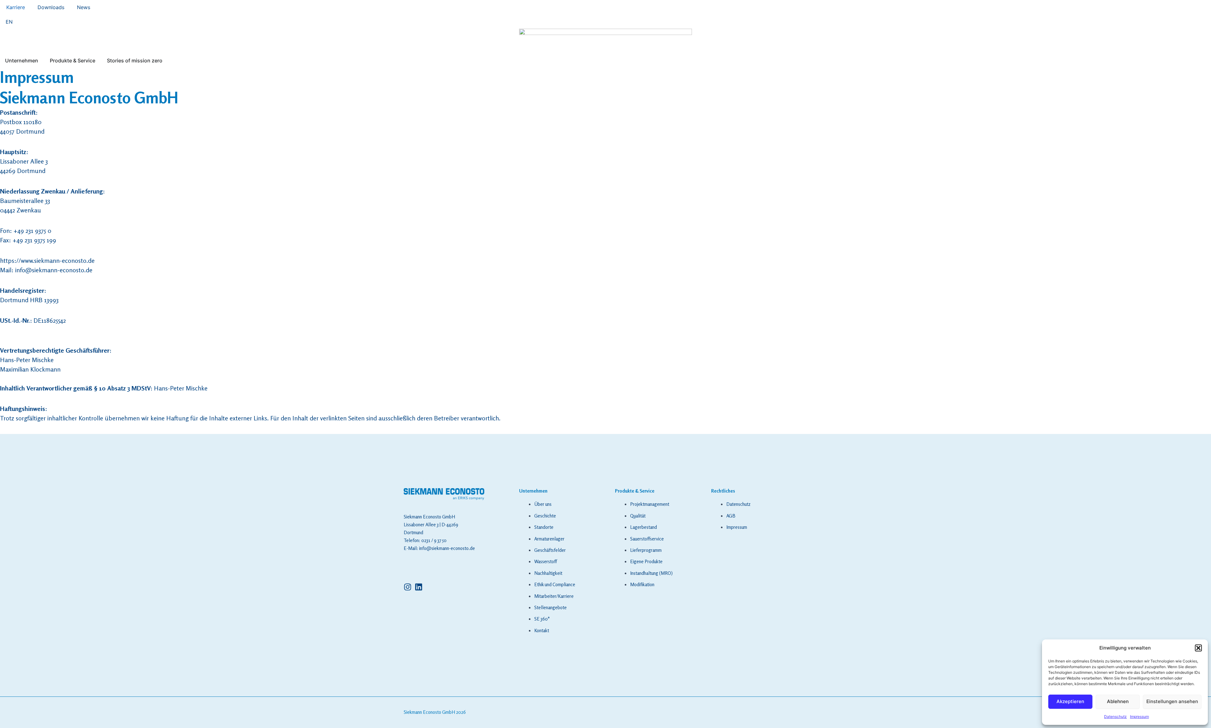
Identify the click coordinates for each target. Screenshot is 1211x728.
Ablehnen (1118, 701)
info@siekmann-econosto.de (53, 270)
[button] (1198, 648)
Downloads (51, 7)
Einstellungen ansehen (1172, 701)
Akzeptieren (1070, 701)
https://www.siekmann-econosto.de (47, 260)
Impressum (1139, 716)
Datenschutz (1115, 716)
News (83, 7)
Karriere (15, 7)
